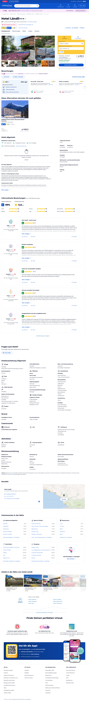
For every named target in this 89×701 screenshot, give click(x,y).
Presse (67, 675)
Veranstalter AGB (49, 670)
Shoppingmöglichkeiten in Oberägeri (40, 561)
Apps (5, 687)
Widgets (27, 672)
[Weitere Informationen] (77, 56)
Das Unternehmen (70, 670)
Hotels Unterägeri (57, 599)
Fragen (30, 31)
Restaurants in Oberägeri (66, 537)
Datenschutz (48, 675)
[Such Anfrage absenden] (37, 5)
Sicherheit (47, 690)
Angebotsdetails (10, 474)
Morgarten (62, 531)
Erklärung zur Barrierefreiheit (52, 687)
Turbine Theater (7, 550)
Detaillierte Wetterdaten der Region (44, 612)
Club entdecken (69, 10)
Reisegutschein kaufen (9, 682)
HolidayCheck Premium (9, 685)
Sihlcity (33, 558)
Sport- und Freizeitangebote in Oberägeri (41, 537)
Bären (61, 529)
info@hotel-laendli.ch (11, 494)
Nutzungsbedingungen (51, 672)
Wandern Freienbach (36, 534)
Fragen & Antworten (9, 675)
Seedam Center (35, 547)
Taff (4, 555)
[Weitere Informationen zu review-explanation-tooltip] (26, 27)
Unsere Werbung (70, 672)
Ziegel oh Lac (6, 558)
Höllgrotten (6, 529)
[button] (18, 48)
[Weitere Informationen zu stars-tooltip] (25, 18)
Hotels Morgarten (32, 599)
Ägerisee (5, 523)
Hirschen (62, 526)
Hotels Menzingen (32, 601)
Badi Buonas (34, 529)
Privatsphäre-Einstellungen (52, 677)
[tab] (64, 38)
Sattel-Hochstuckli (35, 523)
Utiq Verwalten (49, 680)
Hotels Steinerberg (57, 603)
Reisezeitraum (62, 41)
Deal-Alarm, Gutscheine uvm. (11, 677)
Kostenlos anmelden (80, 10)
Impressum (48, 692)
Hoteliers (27, 670)
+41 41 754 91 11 (10, 496)
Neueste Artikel (70, 682)
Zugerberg (5, 526)
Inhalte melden (7, 692)
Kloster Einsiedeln (7, 531)
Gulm (61, 523)
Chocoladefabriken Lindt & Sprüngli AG (40, 550)
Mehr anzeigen (4, 190)
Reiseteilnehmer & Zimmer (65, 46)
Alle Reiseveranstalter (9, 690)
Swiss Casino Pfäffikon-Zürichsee (11, 547)
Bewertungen (16, 31)
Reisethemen (69, 680)
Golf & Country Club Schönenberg (39, 526)
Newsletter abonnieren (9, 680)
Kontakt (72, 1)
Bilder (24, 31)
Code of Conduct (29, 677)
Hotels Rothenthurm (58, 601)
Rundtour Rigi (34, 531)
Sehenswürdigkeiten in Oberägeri (11, 537)
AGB (46, 682)
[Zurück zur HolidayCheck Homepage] (7, 6)
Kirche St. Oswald (7, 534)
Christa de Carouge (36, 555)
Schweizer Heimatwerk (37, 552)
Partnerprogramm (29, 675)
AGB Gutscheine (49, 685)
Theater (5, 552)
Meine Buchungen (8, 670)
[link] (60, 6)
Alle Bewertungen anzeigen (42, 336)
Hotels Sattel (31, 603)
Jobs (67, 677)
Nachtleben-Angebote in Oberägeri (11, 561)
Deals (4, 1)
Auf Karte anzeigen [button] (32, 21)
